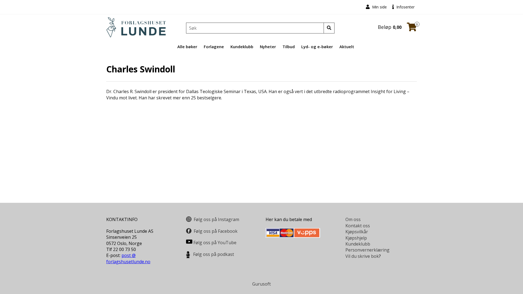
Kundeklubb (241, 46)
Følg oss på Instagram (216, 219)
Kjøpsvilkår (356, 232)
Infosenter (405, 7)
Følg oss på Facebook (216, 231)
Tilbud (288, 46)
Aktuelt (346, 46)
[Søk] (329, 28)
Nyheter (268, 46)
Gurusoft (261, 284)
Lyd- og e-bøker (317, 46)
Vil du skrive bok (362, 256)
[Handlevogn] (412, 29)
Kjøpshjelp (356, 238)
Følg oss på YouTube (214, 243)
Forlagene (214, 46)
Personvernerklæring (367, 250)
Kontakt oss (357, 226)
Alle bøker (187, 46)
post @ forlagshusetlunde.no (128, 258)
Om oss (353, 219)
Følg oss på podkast (213, 254)
